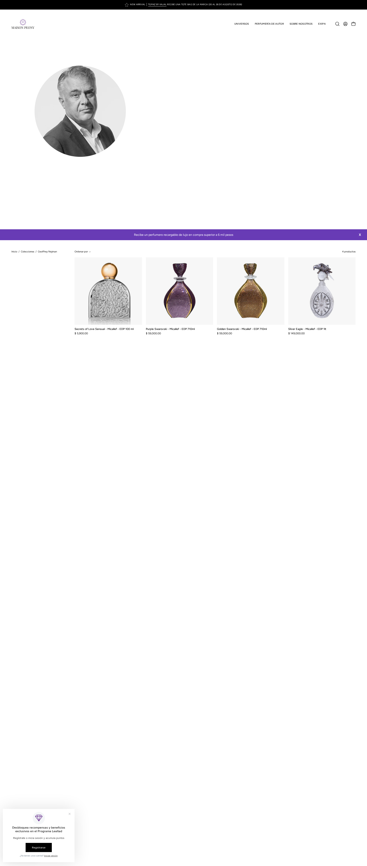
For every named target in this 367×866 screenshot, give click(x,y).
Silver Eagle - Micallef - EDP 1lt (307, 329)
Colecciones (27, 251)
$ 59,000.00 (153, 333)
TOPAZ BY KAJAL (157, 4)
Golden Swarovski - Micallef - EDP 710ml (242, 329)
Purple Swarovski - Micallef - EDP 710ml (170, 329)
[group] (183, 5)
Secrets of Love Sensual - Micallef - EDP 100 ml (104, 329)
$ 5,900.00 (81, 333)
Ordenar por (81, 251)
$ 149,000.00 (296, 333)
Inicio (14, 251)
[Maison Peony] (22, 23)
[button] (269, 24)
